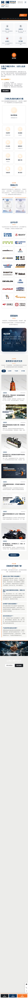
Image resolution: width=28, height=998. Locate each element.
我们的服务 (19, 665)
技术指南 (23, 371)
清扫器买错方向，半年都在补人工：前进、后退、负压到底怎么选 (14, 544)
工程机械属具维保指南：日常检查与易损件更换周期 (14, 485)
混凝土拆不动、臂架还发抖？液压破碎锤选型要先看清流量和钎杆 (14, 396)
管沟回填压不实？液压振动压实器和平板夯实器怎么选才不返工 (14, 455)
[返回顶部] (26, 991)
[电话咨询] (26, 987)
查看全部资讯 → (14, 555)
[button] (25, 2)
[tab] (2, 18)
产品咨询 (16, 371)
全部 (4, 371)
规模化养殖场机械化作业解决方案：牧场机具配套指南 (14, 425)
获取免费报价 (6, 90)
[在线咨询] (26, 984)
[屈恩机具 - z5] (14, 205)
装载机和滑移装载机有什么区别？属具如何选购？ (14, 514)
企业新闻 (9, 371)
